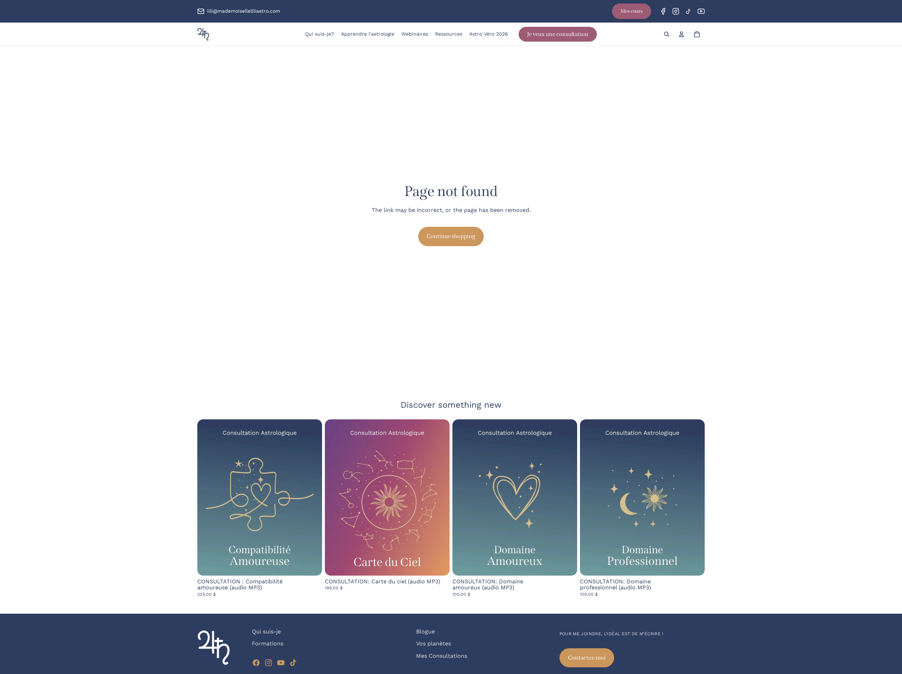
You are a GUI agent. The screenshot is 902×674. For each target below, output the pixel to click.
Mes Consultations (441, 655)
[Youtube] (281, 662)
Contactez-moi (587, 657)
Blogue (425, 631)
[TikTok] (688, 11)
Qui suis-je (266, 631)
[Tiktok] (293, 662)
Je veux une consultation (557, 34)
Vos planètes (433, 643)
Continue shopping (451, 236)
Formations (267, 643)
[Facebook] (663, 11)
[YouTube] (701, 11)
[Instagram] (675, 11)
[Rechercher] (666, 34)
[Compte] (681, 34)
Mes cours (631, 11)
